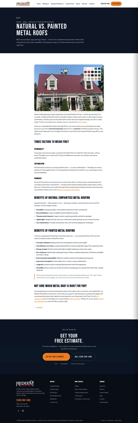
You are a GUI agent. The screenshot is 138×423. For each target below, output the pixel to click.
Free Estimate (116, 3)
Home (39, 4)
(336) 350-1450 (105, 4)
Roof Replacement (55, 396)
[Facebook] (18, 411)
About (78, 4)
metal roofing (82, 122)
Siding (76, 386)
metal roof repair (74, 299)
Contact (91, 4)
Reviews (84, 4)
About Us (102, 386)
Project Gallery (104, 392)
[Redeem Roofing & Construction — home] (23, 4)
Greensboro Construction (82, 399)
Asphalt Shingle (54, 386)
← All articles (38, 308)
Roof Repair (53, 392)
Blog (25, 22)
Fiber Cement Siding (81, 389)
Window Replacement (81, 392)
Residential (53, 399)
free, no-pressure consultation (69, 190)
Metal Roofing (54, 389)
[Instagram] (23, 411)
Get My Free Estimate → (56, 356)
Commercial (53, 402)
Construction (70, 4)
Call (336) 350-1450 (83, 356)
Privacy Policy (118, 420)
